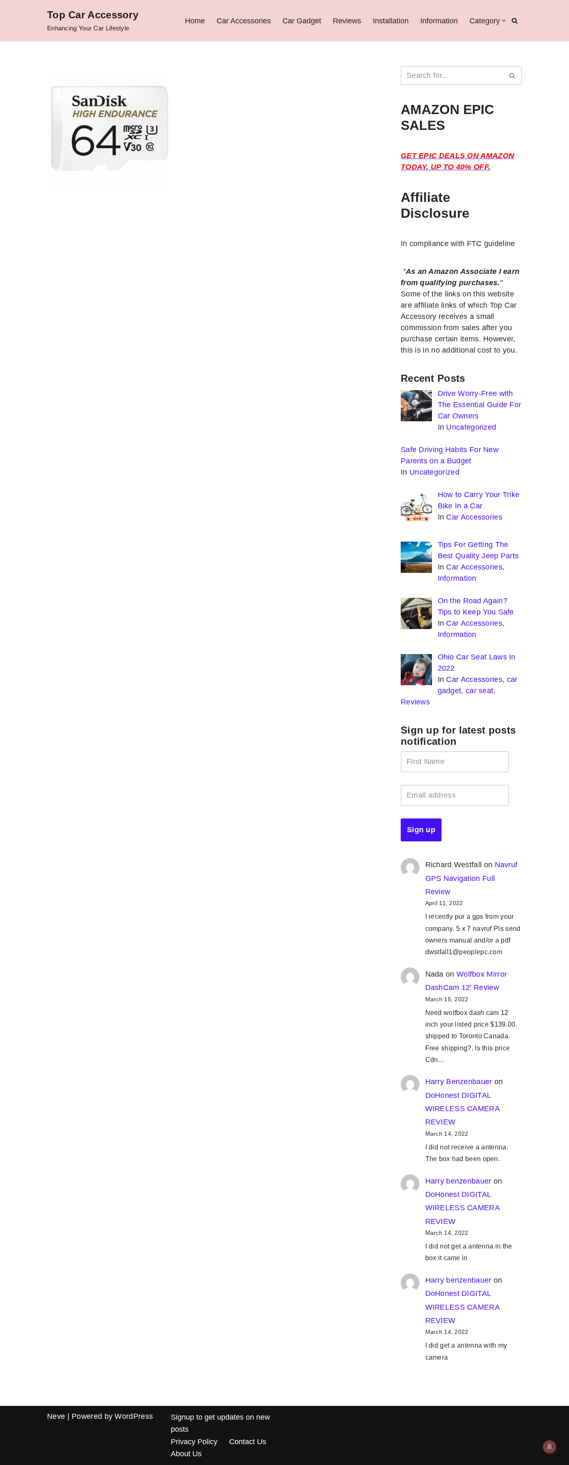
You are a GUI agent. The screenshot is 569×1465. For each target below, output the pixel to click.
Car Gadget (301, 21)
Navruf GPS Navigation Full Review (471, 878)
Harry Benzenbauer (458, 1081)
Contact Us (247, 1442)
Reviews (347, 21)
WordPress (134, 1416)
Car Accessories (244, 21)
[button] (504, 20)
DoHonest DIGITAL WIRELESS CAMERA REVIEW (462, 1109)
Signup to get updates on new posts (220, 1423)
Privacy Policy (194, 1442)
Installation (391, 21)
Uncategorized (471, 427)
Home (195, 21)
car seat (479, 690)
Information (439, 21)
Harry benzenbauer (458, 1181)
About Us (186, 1454)
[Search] (515, 20)
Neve (56, 1416)
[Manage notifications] (549, 1446)
